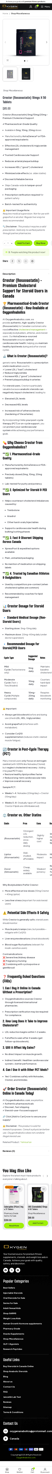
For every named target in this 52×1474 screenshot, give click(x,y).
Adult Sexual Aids (12, 1308)
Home (5, 13)
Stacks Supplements (13, 1333)
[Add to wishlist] (20, 1189)
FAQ (5, 1391)
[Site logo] (10, 6)
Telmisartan (26, 1142)
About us (7, 1381)
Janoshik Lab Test (12, 1397)
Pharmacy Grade (11, 1213)
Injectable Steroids (13, 1293)
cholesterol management (31, 329)
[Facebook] (5, 1270)
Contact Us (9, 1386)
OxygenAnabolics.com (25, 1457)
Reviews (7, 1402)
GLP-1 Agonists (11, 1344)
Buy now (40, 243)
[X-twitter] (11, 1270)
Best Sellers (9, 1287)
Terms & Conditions (13, 1412)
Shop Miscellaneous (20, 13)
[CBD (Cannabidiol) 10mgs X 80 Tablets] (38, 1195)
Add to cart (23, 243)
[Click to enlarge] (8, 60)
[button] (5, 42)
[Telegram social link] (32, 261)
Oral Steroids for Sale (14, 1298)
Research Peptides (12, 1349)
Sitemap (7, 1407)
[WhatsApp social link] (25, 261)
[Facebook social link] (12, 261)
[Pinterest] (17, 1270)
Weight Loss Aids (12, 1318)
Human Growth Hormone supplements (22, 1323)
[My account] (30, 6)
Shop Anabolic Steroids (15, 1371)
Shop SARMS (9, 1313)
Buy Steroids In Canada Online (18, 1366)
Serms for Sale (10, 1216)
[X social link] (19, 261)
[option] (24, 61)
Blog (5, 1376)
